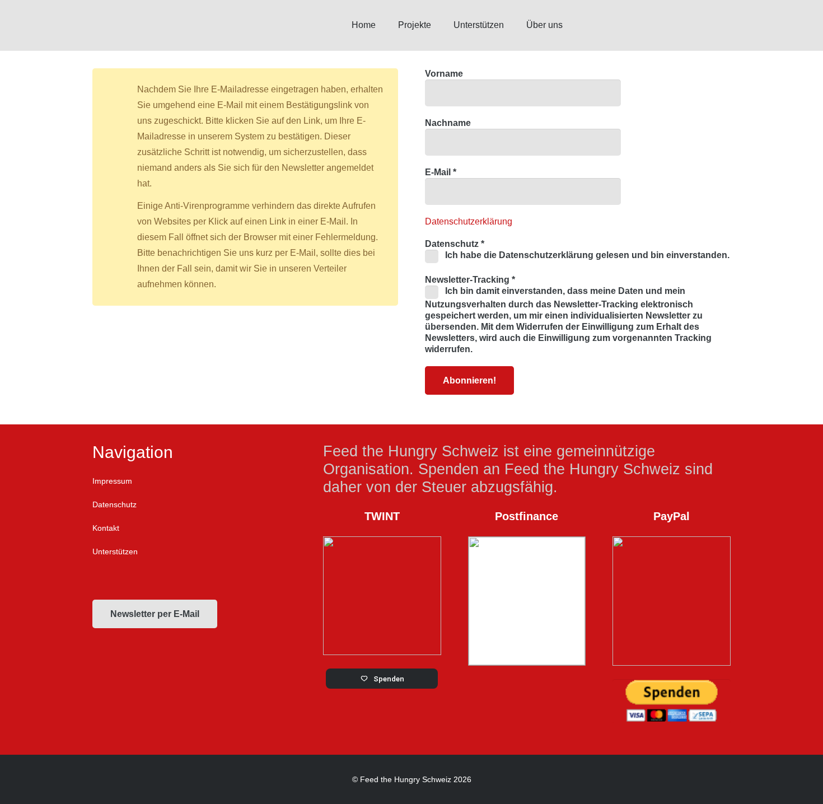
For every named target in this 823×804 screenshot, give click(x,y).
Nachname (448, 123)
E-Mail (440, 172)
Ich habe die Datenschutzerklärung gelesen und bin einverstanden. (586, 255)
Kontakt (105, 527)
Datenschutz (114, 504)
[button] (570, 25)
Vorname (444, 73)
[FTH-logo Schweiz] (185, 25)
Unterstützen (115, 551)
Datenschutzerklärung (468, 221)
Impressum (112, 480)
